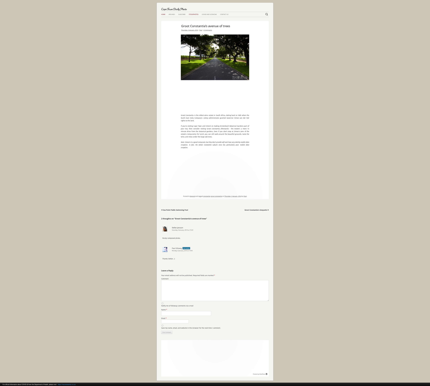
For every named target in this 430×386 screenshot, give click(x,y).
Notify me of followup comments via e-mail (177, 306)
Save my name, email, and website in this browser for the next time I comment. (191, 328)
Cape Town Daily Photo (174, 9)
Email (164, 318)
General (192, 196)
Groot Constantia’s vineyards (257, 210)
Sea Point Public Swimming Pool (174, 210)
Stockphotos (193, 14)
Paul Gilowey (177, 248)
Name (164, 310)
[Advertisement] (215, 96)
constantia (206, 196)
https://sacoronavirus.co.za (66, 384)
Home (163, 14)
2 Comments (207, 30)
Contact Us (224, 14)
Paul (200, 30)
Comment (165, 279)
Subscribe (181, 14)
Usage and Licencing (209, 14)
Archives (172, 14)
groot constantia (216, 196)
